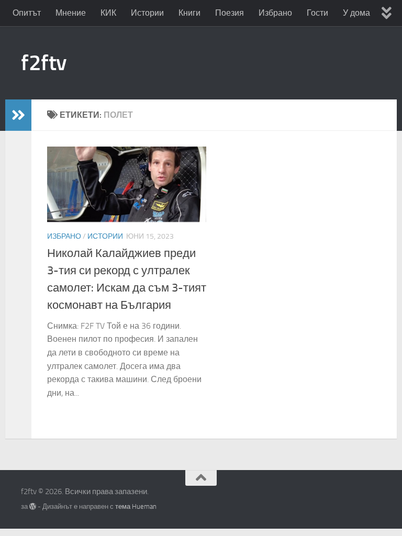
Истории (147, 13)
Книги (189, 13)
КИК (108, 13)
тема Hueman (136, 506)
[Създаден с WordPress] (32, 506)
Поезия (229, 13)
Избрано (275, 13)
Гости (317, 13)
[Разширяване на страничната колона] (18, 115)
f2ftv (44, 63)
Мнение (70, 13)
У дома (356, 13)
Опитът (27, 13)
